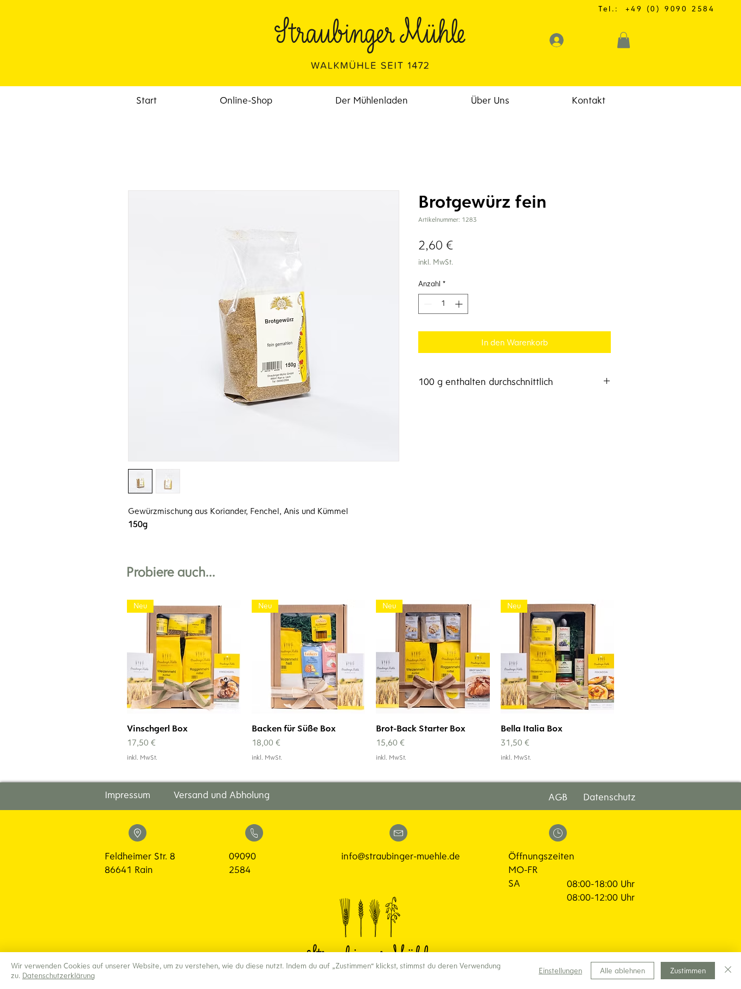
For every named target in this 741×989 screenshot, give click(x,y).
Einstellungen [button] (560, 970)
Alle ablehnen (622, 970)
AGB (557, 797)
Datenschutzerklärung (58, 975)
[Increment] (460, 303)
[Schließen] (727, 970)
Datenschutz (609, 797)
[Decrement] (426, 303)
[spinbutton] (443, 303)
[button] (623, 40)
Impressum (127, 794)
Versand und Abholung (222, 794)
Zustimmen (688, 970)
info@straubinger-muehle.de (400, 856)
